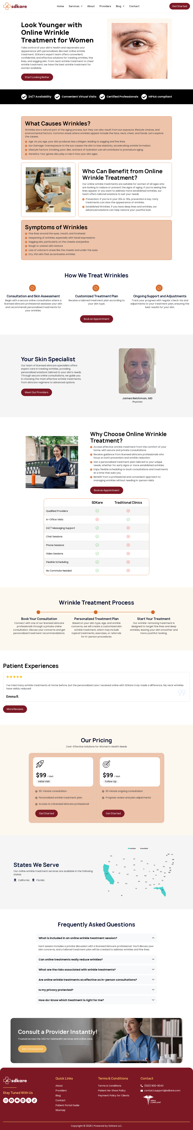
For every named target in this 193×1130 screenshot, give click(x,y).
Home (60, 6)
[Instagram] (5, 1100)
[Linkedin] (23, 1100)
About (91, 6)
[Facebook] (11, 1100)
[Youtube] (17, 1100)
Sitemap (60, 1110)
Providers (105, 6)
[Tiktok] (34, 1100)
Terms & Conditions (109, 1085)
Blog (118, 6)
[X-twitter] (28, 1100)
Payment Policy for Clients (113, 1095)
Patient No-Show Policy (112, 1090)
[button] (96, 938)
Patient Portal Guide (67, 1105)
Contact (134, 6)
